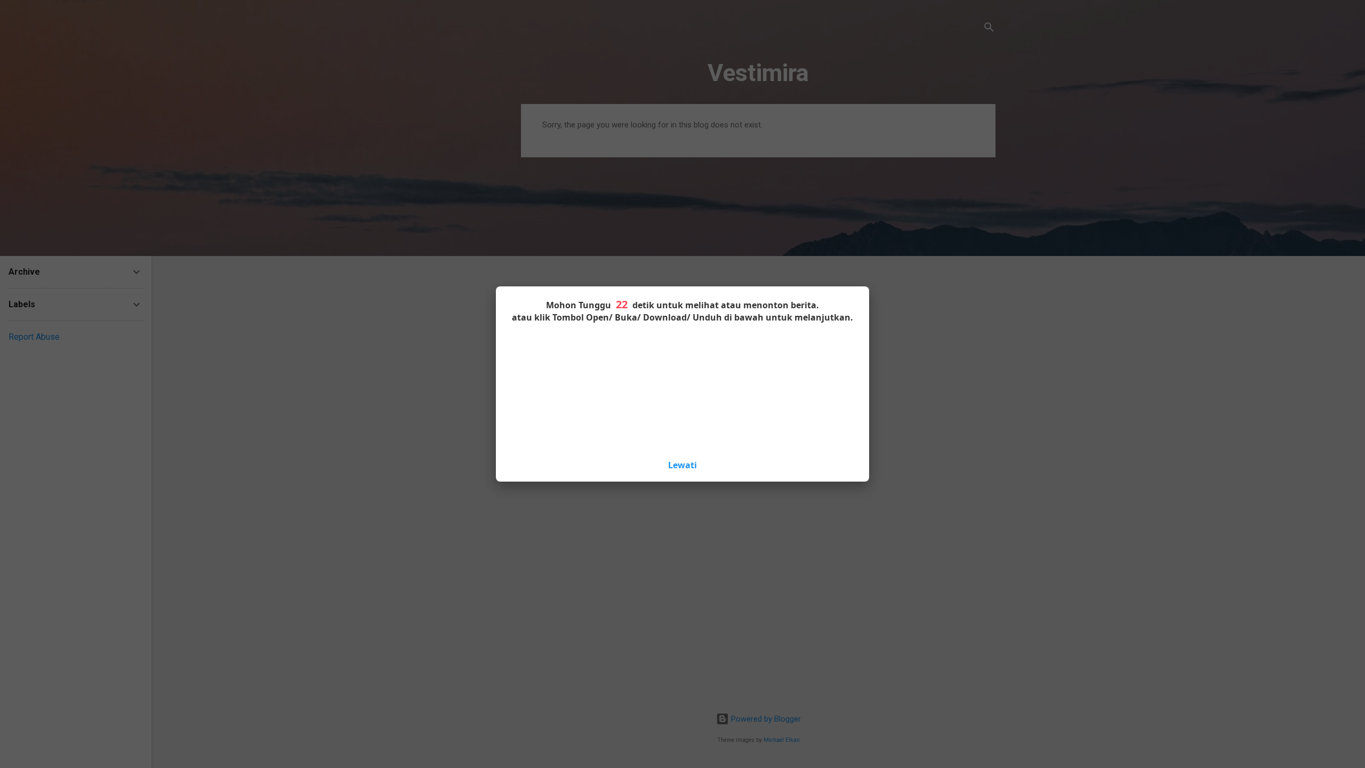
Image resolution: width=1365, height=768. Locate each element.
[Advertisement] (682, 390)
